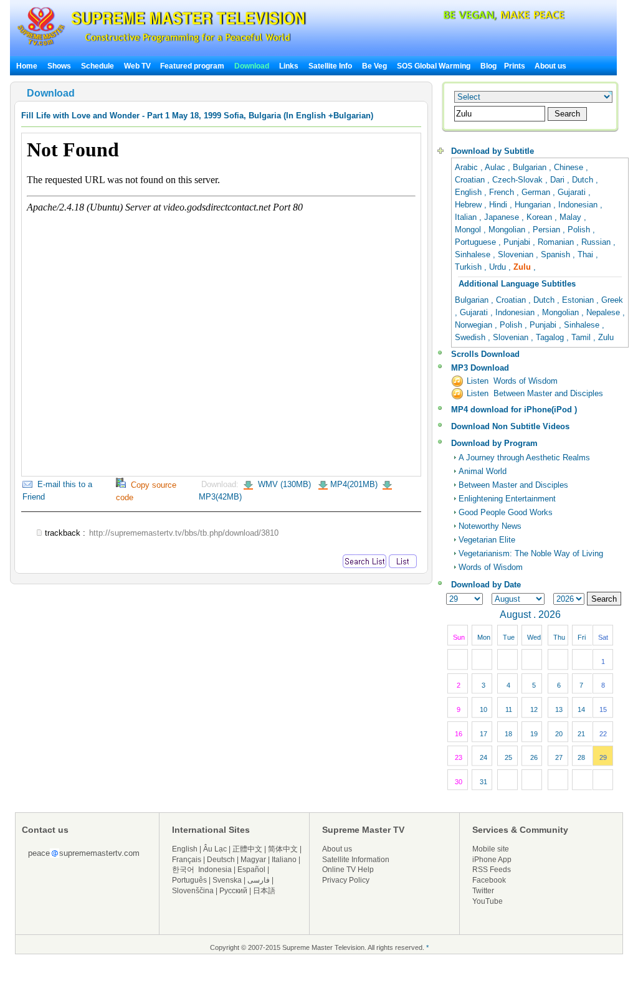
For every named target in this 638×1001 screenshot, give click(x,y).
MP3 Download (480, 367)
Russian (597, 242)
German (537, 192)
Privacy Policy (345, 880)
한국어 (183, 869)
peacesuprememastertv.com (84, 853)
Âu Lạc (215, 849)
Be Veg (374, 66)
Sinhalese (474, 254)
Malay (571, 217)
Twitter (483, 890)
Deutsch (221, 859)
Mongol (469, 229)
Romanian (557, 242)
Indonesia (215, 869)
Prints (515, 66)
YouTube (487, 901)
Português (189, 880)
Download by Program (494, 443)
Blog (488, 66)
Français (186, 859)
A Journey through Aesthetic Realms (524, 457)
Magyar (253, 859)
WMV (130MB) (283, 484)
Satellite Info (330, 66)
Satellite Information (355, 859)
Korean (540, 217)
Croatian (471, 179)
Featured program (192, 66)
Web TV (138, 66)
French (503, 192)
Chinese (570, 167)
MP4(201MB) (354, 484)
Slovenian (517, 254)
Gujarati (573, 192)
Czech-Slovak (518, 179)
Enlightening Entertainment (507, 498)
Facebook (489, 880)
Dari (558, 179)
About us (550, 66)
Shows (59, 66)
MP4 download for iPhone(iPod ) (514, 409)
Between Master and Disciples (513, 485)
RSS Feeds (491, 869)
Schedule (97, 66)
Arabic (467, 167)
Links (288, 66)
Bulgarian (531, 167)
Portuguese (476, 242)
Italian (467, 217)
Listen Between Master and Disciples (535, 393)
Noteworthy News (490, 526)
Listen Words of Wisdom (512, 381)
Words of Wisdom (491, 567)
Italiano (284, 859)
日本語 (264, 890)
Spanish (557, 254)
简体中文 (283, 849)
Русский (233, 890)
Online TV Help (348, 869)
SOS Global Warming (433, 66)
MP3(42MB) (220, 496)
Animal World (483, 471)
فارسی (258, 880)
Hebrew (469, 204)
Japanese (502, 217)
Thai (587, 254)
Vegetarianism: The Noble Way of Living (531, 553)
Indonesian (579, 204)
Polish (580, 229)
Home (26, 66)
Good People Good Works (506, 512)
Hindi (499, 204)
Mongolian (508, 229)
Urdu (498, 267)
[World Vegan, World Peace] (471, 18)
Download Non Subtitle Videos (510, 426)
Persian (548, 229)
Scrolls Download (485, 354)
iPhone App (492, 859)
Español (251, 869)
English (469, 192)
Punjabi (518, 242)
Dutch (584, 179)
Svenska (227, 880)
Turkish (469, 267)
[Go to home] (161, 45)
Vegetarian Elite (487, 539)
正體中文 (247, 849)
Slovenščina (193, 890)
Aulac (496, 167)
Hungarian (534, 204)
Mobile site (490, 849)
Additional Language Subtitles (517, 283)
